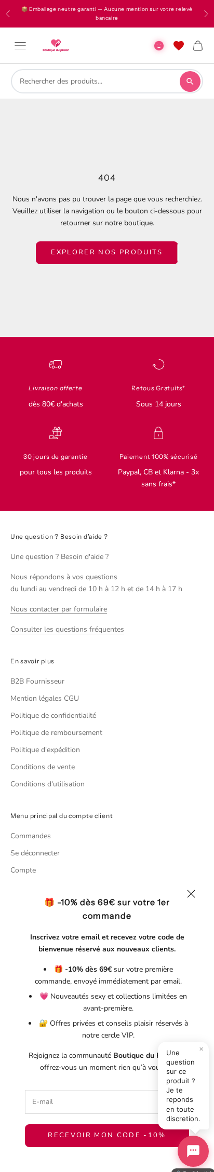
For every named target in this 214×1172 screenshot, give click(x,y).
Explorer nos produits (107, 252)
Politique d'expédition (45, 750)
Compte (23, 870)
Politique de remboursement (56, 733)
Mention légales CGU (44, 698)
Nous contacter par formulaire (58, 609)
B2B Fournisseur (37, 681)
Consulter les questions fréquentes (67, 629)
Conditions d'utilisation (47, 784)
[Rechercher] (190, 81)
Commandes (30, 836)
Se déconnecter (35, 853)
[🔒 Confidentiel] (193, 1151)
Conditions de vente (42, 767)
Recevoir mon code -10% (107, 1135)
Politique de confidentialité (53, 715)
